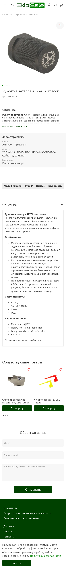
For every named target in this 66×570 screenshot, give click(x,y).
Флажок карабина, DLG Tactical (47, 401)
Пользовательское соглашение (21, 518)
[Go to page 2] (5, 415)
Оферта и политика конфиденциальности (27, 513)
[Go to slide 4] (9, 85)
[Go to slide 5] (11, 85)
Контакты (9, 536)
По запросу (17, 408)
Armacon (34, 14)
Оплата (8, 531)
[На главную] (13, 5)
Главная (7, 14)
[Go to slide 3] (7, 85)
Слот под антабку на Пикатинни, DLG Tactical (15, 401)
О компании (10, 507)
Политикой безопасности (45, 555)
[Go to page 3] (7, 415)
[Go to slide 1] (2, 85)
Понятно (16, 563)
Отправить (33, 489)
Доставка (9, 526)
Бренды (20, 14)
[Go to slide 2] (4, 85)
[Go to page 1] (3, 415)
